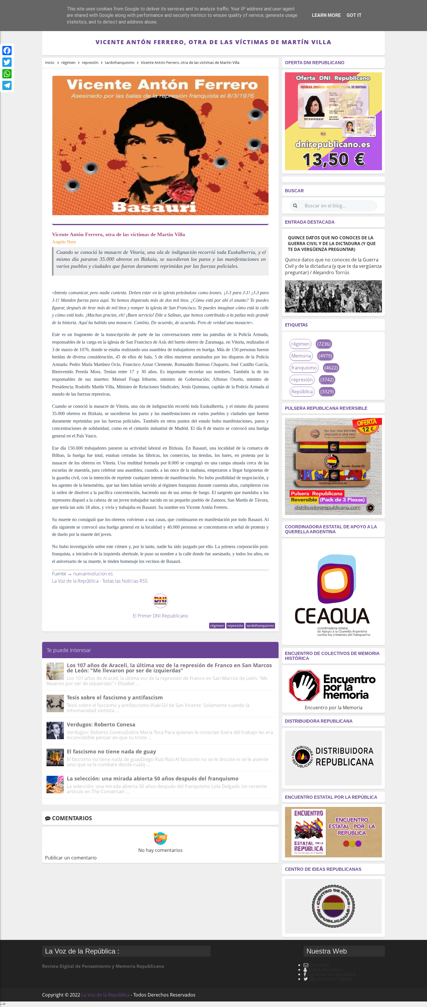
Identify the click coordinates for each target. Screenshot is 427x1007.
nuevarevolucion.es (93, 573)
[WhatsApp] (7, 74)
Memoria (301, 356)
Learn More (326, 15)
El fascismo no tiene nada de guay (111, 751)
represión (235, 625)
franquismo (304, 368)
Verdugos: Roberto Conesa (101, 724)
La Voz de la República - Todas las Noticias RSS (100, 581)
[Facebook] (7, 50)
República (302, 391)
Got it (354, 15)
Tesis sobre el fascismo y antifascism (115, 697)
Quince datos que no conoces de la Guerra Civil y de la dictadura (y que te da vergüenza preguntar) (332, 243)
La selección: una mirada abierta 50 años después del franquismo (152, 778)
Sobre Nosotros (325, 969)
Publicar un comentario (71, 858)
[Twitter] (7, 62)
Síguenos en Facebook (331, 974)
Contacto (319, 965)
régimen (217, 625)
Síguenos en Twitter (330, 979)
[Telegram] (7, 85)
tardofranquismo (260, 625)
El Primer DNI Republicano (160, 616)
